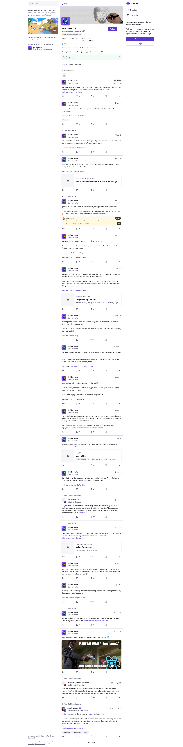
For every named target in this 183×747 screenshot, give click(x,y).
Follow (112, 29)
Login (140, 44)
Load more (91, 742)
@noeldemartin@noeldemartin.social (73, 31)
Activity (64, 64)
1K (63, 40)
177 (73, 40)
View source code (40, 744)
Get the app (42, 742)
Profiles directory (50, 736)
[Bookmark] (106, 96)
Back (66, 4)
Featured (78, 64)
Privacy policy (32, 738)
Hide (118, 218)
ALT (119, 223)
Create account (140, 39)
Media (71, 64)
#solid (64, 75)
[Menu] (119, 29)
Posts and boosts (68, 71)
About (42, 736)
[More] (120, 96)
